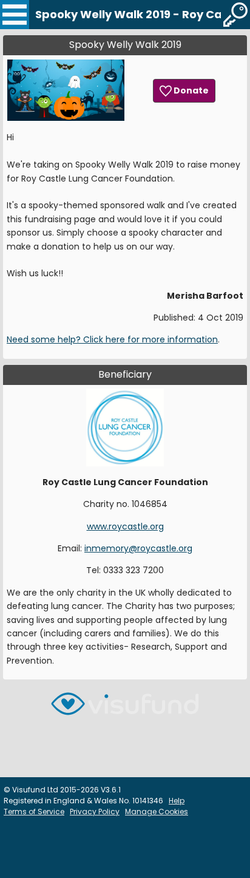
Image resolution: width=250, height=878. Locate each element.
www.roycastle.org (125, 526)
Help (176, 800)
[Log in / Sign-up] (235, 14)
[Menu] (14, 14)
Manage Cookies (156, 811)
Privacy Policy (95, 811)
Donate (190, 90)
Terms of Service (34, 811)
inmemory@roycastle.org (138, 548)
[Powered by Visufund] (125, 709)
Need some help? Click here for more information (112, 339)
